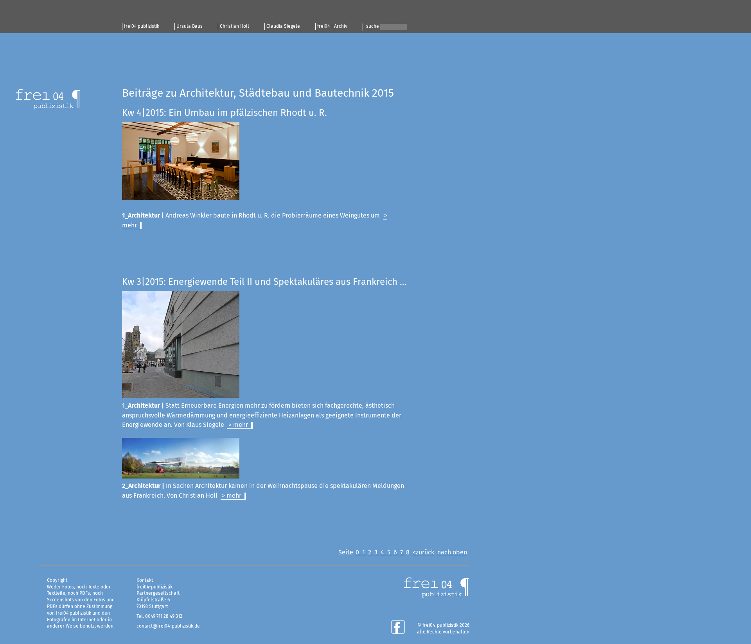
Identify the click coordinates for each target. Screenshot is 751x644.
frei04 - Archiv (332, 26)
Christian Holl (234, 26)
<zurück (423, 552)
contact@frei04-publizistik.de (168, 626)
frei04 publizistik (141, 26)
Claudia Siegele (283, 26)
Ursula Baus (189, 26)
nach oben (452, 552)
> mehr (238, 425)
